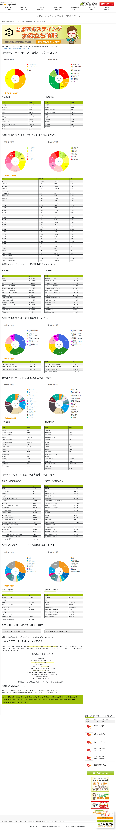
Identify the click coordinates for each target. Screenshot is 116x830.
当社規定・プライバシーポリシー (17, 821)
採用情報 (30, 821)
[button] (21, 631)
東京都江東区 (65, 697)
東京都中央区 (46, 699)
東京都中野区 (71, 699)
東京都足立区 (10, 697)
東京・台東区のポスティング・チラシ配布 (98, 716)
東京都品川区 (73, 697)
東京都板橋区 (26, 697)
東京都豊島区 (63, 699)
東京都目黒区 (28, 702)
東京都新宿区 (13, 699)
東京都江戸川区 (34, 697)
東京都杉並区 (21, 699)
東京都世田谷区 (38, 699)
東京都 (4, 697)
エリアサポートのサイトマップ (42, 821)
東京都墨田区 (29, 699)
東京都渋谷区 (6, 699)
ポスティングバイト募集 (58, 821)
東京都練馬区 (6, 702)
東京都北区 (58, 697)
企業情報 (4, 821)
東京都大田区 (43, 697)
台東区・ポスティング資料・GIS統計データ (97, 722)
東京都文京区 (13, 702)
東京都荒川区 (18, 697)
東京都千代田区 (55, 699)
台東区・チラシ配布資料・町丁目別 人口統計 (97, 719)
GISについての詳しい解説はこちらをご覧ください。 (17, 48)
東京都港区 (21, 702)
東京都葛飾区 (51, 697)
